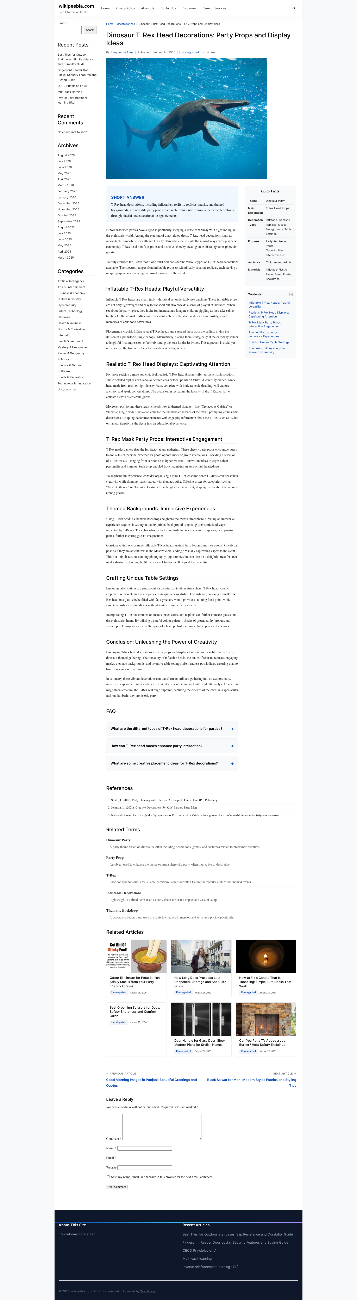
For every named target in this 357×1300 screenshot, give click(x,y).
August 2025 (66, 227)
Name (111, 1148)
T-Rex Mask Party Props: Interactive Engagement (265, 324)
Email (111, 1157)
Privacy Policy (125, 8)
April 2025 (64, 251)
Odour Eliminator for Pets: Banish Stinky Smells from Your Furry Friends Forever (135, 982)
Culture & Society (69, 299)
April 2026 (64, 179)
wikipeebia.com (76, 6)
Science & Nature (69, 365)
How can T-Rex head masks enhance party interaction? (156, 746)
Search (62, 23)
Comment (113, 1138)
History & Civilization (71, 329)
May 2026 (64, 173)
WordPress (148, 1291)
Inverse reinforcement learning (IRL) (210, 1267)
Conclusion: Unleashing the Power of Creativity (267, 350)
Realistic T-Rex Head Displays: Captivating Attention (269, 314)
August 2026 (66, 155)
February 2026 (67, 191)
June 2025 (65, 239)
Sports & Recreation (71, 377)
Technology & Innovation (74, 383)
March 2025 (66, 257)
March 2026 (66, 185)
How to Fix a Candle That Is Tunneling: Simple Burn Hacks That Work (265, 982)
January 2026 (67, 197)
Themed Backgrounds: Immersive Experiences (264, 334)
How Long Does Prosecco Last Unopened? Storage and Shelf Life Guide (200, 982)
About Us (147, 8)
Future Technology (70, 311)
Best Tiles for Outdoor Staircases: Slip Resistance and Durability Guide (76, 59)
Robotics (63, 359)
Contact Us (168, 8)
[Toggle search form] (293, 8)
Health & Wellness (69, 323)
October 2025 (67, 215)
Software (64, 371)
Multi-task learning (70, 91)
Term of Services (214, 8)
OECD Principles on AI (72, 85)
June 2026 (65, 167)
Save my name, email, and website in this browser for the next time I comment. (162, 1177)
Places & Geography (71, 353)
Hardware (64, 317)
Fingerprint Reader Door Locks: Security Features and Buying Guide (77, 74)
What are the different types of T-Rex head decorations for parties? (166, 728)
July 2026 (64, 161)
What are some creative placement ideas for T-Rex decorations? (164, 763)
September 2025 (69, 221)
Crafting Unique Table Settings (269, 342)
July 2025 (64, 233)
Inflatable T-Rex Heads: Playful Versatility (269, 304)
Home (105, 8)
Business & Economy (71, 293)
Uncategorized (67, 389)
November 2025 (68, 209)
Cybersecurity (67, 305)
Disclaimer (189, 8)
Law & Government (70, 341)
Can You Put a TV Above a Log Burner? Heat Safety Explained (262, 1043)
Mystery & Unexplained (73, 347)
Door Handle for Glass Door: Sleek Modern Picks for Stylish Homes (199, 1043)
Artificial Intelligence (71, 281)
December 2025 (68, 203)
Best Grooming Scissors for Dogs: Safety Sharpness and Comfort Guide (135, 1011)
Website (111, 1167)
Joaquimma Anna (122, 52)
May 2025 (64, 245)
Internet (63, 335)
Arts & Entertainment (71, 287)
